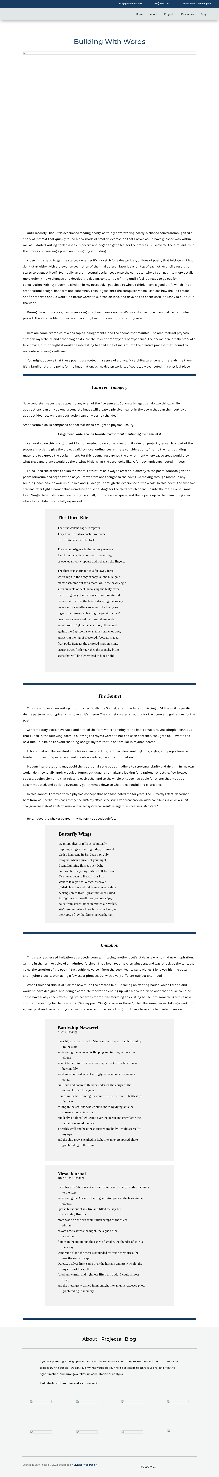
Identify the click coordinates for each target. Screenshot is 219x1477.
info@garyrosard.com (130, 3)
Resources (187, 14)
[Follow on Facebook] (13, 3)
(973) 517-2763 (161, 3)
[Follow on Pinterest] (26, 3)
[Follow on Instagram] (19, 3)
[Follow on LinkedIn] (32, 3)
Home (139, 14)
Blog (203, 14)
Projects (169, 14)
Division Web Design (85, 1464)
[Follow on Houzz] (39, 3)
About (153, 14)
